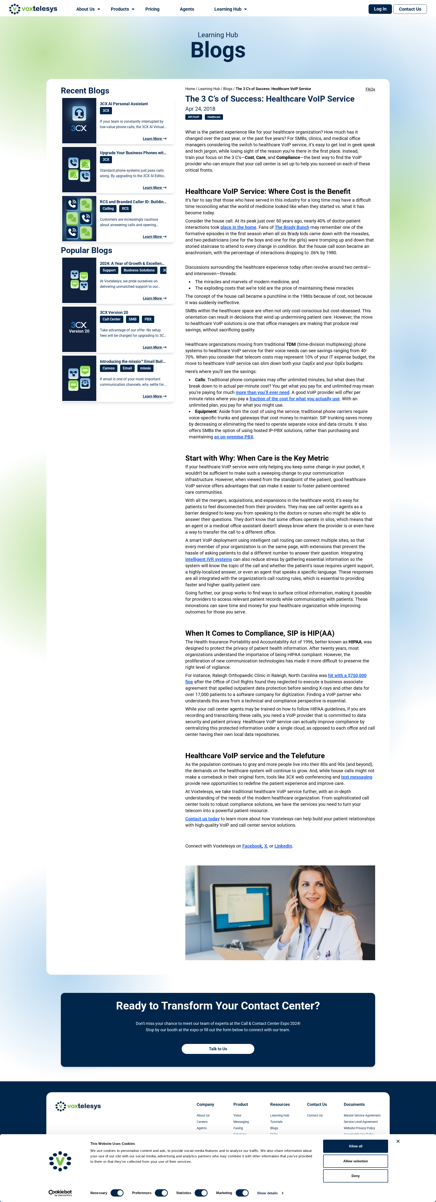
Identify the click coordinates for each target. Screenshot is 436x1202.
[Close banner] (398, 1141)
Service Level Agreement (361, 1122)
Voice (237, 1115)
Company (205, 1104)
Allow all (356, 1146)
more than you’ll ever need (262, 392)
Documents (354, 1104)
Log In (380, 9)
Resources (280, 1104)
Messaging (241, 1122)
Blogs (227, 89)
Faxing (238, 1128)
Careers (202, 1122)
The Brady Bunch (292, 227)
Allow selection (355, 1161)
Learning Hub (209, 89)
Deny (356, 1176)
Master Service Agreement (362, 1115)
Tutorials (276, 1122)
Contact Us (410, 9)
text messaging (356, 777)
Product (240, 1104)
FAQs (370, 89)
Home (190, 89)
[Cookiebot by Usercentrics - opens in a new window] (60, 1193)
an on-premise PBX (233, 437)
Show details (267, 1193)
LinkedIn (283, 846)
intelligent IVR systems (208, 559)
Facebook (252, 846)
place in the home (238, 227)
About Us (203, 1115)
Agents (202, 1128)
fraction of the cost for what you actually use (295, 398)
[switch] (161, 1193)
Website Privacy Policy (359, 1128)
